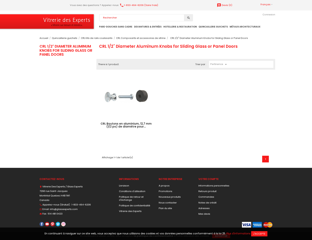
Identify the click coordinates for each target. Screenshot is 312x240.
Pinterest (52, 224)
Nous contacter (168, 202)
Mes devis (204, 214)
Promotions (165, 191)
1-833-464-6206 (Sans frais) (139, 5)
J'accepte (259, 233)
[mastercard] (267, 224)
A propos (164, 185)
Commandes (206, 197)
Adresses (204, 208)
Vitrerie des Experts (130, 211)
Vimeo (58, 224)
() (224, 5)
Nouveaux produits (170, 197)
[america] (257, 224)
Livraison (124, 185)
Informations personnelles (213, 185)
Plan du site (165, 208)
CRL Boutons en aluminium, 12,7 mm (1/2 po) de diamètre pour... (126, 125)
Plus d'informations (238, 233)
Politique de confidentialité (134, 205)
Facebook (42, 224)
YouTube (47, 224)
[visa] (246, 224)
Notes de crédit (207, 202)
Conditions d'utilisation (132, 191)
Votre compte (208, 179)
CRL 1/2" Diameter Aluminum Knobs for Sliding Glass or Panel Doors (66, 50)
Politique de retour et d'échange (131, 198)
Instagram (63, 224)
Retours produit (207, 191)
